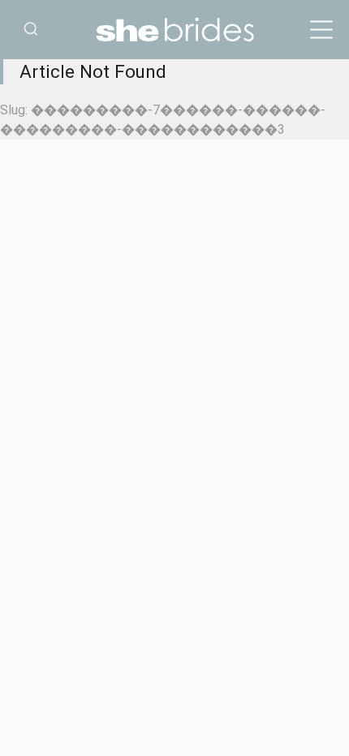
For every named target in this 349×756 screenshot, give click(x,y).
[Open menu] (321, 30)
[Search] (30, 29)
